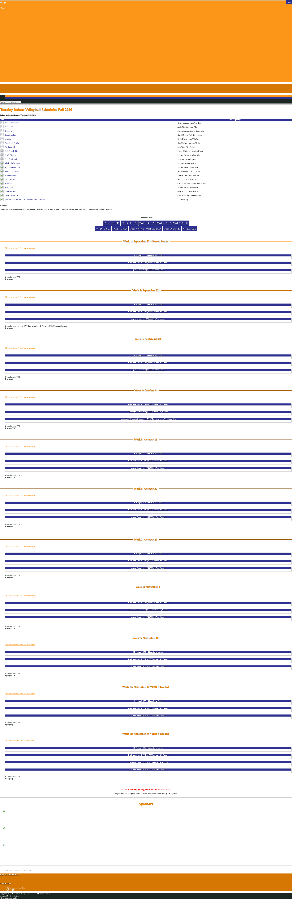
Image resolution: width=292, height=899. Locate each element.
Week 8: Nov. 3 (137, 228)
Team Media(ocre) (11, 191)
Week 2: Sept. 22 (129, 223)
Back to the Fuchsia (12, 123)
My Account (13, 80)
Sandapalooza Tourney (17, 24)
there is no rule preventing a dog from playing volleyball (25, 199)
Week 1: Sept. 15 (111, 223)
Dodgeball (13, 28)
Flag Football (14, 30)
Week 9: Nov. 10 (154, 228)
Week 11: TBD (189, 228)
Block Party (9, 127)
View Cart (13, 82)
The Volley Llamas (11, 195)
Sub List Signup (15, 73)
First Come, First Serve (13, 143)
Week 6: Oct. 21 (103, 228)
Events (11, 59)
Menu (2, 8)
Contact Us (13, 57)
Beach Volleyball (15, 22)
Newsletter (13, 69)
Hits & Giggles (10, 155)
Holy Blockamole (11, 159)
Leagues (8, 18)
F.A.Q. (11, 61)
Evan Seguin (14, 896)
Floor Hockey (14, 32)
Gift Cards (13, 63)
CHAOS (8, 139)
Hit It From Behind (11, 151)
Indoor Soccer (14, 36)
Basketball (13, 20)
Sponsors (8, 51)
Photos (7, 49)
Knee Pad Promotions (12, 167)
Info (6, 53)
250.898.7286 (10, 890)
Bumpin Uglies (10, 135)
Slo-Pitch (12, 43)
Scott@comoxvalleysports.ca (15, 888)
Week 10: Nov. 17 (172, 228)
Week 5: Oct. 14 (180, 223)
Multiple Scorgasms (12, 171)
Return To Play (14, 71)
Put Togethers (10, 179)
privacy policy (12, 898)
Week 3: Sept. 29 (147, 223)
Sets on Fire (9, 187)
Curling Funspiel (15, 26)
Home (7, 16)
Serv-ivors (8, 183)
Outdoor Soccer (15, 40)
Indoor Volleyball (15, 38)
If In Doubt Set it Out (12, 163)
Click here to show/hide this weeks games (20, 248)
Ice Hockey (13, 34)
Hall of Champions (16, 65)
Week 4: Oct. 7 (164, 223)
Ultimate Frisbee (15, 45)
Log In (7, 77)
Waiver (11, 75)
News (11, 67)
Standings (12, 47)
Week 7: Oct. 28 (120, 228)
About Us (12, 55)
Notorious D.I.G (11, 175)
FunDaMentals (10, 147)
